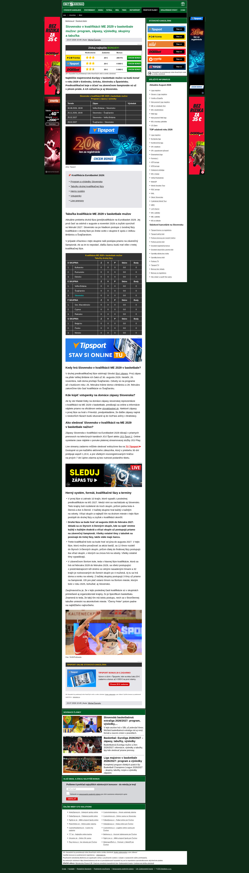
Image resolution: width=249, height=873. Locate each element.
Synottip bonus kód (158, 257)
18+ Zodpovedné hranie (144, 869)
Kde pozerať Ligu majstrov (160, 102)
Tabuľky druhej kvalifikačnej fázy (87, 186)
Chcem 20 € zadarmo (119, 684)
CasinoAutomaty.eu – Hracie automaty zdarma (119, 812)
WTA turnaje (155, 166)
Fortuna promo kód (157, 242)
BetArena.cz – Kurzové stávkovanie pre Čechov (120, 834)
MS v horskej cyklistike (159, 122)
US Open (154, 125)
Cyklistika (72, 15)
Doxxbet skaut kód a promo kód (162, 250)
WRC (153, 205)
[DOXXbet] (197, 174)
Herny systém (78, 191)
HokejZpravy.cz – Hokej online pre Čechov (118, 824)
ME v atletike (155, 217)
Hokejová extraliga (157, 170)
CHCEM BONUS (134, 58)
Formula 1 (154, 158)
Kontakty (71, 869)
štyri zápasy (122, 373)
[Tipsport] (197, 94)
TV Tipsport (132, 446)
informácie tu (76, 697)
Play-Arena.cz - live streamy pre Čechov (83, 842)
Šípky (80, 15)
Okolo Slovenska (157, 197)
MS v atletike (155, 213)
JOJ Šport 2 (126, 436)
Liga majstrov (156, 90)
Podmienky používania (102, 869)
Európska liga (156, 139)
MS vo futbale (156, 221)
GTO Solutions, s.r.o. (164, 869)
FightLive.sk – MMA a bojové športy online (83, 820)
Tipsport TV (155, 265)
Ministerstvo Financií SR (83, 863)
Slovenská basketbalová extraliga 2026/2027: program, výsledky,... (122, 720)
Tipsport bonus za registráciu (161, 230)
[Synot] (52, 174)
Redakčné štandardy (84, 869)
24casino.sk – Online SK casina (80, 838)
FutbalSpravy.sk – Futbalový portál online (83, 816)
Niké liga (154, 114)
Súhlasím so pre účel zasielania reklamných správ (98, 794)
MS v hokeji (155, 174)
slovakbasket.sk (110, 408)
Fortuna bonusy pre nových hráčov (163, 238)
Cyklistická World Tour (159, 201)
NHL (152, 193)
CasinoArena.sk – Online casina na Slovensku (119, 816)
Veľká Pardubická (157, 178)
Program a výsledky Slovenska (86, 181)
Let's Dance (155, 209)
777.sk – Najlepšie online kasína (80, 834)
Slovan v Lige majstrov (159, 94)
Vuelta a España (157, 98)
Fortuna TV (155, 261)
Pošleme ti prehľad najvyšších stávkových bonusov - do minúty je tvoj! (101, 784)
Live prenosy (77, 200)
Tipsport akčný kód (157, 234)
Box (64, 15)
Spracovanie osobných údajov (123, 869)
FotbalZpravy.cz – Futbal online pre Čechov (118, 820)
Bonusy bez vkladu (157, 269)
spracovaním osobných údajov (90, 794)
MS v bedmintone (157, 110)
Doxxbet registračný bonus (160, 246)
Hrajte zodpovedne (110, 694)
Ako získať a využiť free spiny (161, 277)
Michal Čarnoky (94, 40)
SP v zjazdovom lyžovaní (160, 151)
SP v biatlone (155, 147)
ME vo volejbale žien (158, 106)
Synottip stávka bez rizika (160, 254)
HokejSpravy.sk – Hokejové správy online (83, 812)
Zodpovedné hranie (126, 863)
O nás (64, 869)
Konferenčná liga (157, 143)
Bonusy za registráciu (158, 273)
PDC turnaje (155, 189)
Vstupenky (76, 196)
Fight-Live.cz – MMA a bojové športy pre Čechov (120, 838)
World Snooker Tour (158, 186)
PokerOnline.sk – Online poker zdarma (82, 824)
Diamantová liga (157, 154)
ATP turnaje (155, 162)
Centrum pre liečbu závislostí (144, 863)
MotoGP (154, 182)
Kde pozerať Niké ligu (159, 118)
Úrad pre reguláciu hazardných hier (105, 863)
